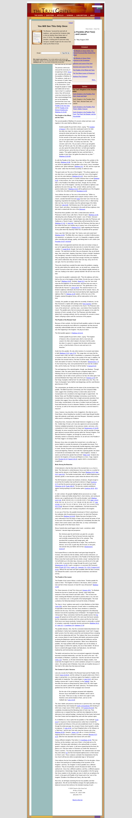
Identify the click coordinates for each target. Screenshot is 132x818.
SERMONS (70, 15)
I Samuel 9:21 (91, 366)
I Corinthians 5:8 (69, 625)
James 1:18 (74, 732)
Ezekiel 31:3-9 (63, 459)
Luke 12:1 (60, 625)
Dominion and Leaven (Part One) (83, 63)
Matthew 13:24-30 (65, 156)
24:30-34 (68, 241)
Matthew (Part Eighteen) (80, 76)
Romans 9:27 (93, 734)
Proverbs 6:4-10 (60, 241)
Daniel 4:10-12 (72, 459)
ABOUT (92, 15)
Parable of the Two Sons (62, 105)
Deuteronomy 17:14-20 (91, 428)
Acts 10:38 (58, 506)
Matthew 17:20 (64, 353)
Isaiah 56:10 (66, 249)
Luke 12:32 (68, 728)
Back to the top (77, 800)
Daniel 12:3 (81, 281)
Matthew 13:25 (59, 235)
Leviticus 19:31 (89, 488)
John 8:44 (65, 205)
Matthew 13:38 (65, 162)
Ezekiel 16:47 (95, 567)
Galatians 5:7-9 (79, 625)
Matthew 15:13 (76, 227)
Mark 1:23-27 (94, 500)
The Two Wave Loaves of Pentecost (84, 73)
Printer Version (89, 28)
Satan (78, 199)
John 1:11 (58, 660)
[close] (71, 23)
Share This (96, 28)
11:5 (56, 736)
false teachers (87, 304)
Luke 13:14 (71, 700)
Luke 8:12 (61, 474)
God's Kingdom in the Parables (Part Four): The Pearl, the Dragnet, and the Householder (84, 114)
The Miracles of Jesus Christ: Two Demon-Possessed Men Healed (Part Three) (84, 53)
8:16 (59, 500)
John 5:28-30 (75, 287)
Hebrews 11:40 (70, 294)
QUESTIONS (50, 15)
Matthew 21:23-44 (60, 112)
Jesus (69, 72)
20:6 (96, 488)
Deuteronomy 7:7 (93, 361)
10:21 (89, 567)
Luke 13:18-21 (64, 675)
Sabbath (86, 681)
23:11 (56, 569)
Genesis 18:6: (87, 590)
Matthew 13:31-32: (77, 333)
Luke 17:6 (72, 353)
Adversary (82, 209)
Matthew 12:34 (93, 215)
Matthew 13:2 (79, 166)
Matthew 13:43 (66, 281)
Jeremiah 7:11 (82, 567)
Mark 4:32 (87, 455)
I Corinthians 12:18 (85, 740)
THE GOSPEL (38, 15)
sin (67, 752)
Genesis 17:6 (91, 378)
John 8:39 (58, 606)
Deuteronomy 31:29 (61, 565)
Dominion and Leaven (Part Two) (82, 67)
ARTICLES (60, 15)
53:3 (68, 567)
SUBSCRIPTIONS (81, 15)
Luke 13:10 (87, 679)
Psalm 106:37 (70, 486)
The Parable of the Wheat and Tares (84, 70)
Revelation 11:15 (82, 191)
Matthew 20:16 (59, 732)
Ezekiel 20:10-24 (89, 708)
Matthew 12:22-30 (69, 516)
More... (94, 80)
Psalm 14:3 (63, 567)
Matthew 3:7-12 (60, 223)
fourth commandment (83, 706)
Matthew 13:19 (90, 472)
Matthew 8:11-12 (77, 176)
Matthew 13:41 (73, 189)
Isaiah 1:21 (74, 567)
